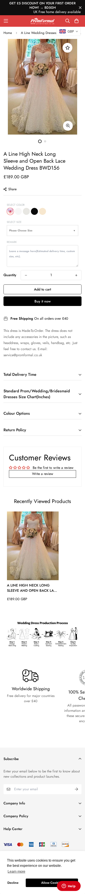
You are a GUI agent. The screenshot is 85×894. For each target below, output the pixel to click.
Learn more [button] (16, 871)
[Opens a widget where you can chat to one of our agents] (69, 886)
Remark (12, 242)
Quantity (9, 274)
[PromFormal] (42, 21)
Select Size (14, 222)
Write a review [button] (42, 473)
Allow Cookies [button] (52, 882)
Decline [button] (13, 882)
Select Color (16, 205)
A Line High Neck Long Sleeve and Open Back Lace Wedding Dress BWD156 (32, 588)
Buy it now (42, 301)
